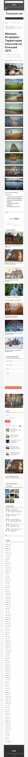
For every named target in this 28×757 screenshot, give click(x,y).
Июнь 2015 (7, 735)
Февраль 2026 (8, 544)
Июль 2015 (7, 733)
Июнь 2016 (7, 709)
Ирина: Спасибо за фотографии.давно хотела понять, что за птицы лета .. (16, 510)
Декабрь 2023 (8, 572)
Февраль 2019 (8, 641)
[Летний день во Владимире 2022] (14, 290)
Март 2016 (7, 716)
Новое (14, 426)
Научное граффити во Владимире (13, 300)
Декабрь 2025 (8, 548)
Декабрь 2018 (8, 645)
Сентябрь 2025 (8, 555)
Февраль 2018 (8, 666)
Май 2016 (7, 711)
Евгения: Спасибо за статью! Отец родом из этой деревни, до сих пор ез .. (16, 525)
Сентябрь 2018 (8, 651)
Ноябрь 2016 (7, 699)
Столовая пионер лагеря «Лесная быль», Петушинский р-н (15, 441)
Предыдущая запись (10, 223)
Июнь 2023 (7, 576)
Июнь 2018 (7, 658)
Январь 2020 (7, 617)
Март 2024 (7, 565)
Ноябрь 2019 (7, 621)
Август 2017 (7, 679)
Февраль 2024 (8, 567)
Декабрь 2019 (8, 619)
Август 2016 (7, 705)
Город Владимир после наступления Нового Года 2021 (13, 334)
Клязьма (15, 212)
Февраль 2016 (8, 718)
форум (6, 213)
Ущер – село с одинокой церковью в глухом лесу (13, 246)
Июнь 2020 (7, 613)
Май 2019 (7, 634)
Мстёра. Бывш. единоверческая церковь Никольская (15, 430)
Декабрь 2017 (8, 671)
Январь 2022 (7, 591)
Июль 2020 (7, 610)
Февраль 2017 (8, 692)
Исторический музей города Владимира (11, 280)
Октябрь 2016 (8, 701)
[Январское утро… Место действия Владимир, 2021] (14, 343)
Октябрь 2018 (8, 649)
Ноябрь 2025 (7, 550)
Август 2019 (7, 628)
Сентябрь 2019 (8, 625)
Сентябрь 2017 (8, 677)
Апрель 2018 (7, 662)
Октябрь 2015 (8, 726)
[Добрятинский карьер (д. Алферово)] (14, 401)
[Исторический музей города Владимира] (14, 273)
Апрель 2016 (7, 714)
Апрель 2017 (7, 688)
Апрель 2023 (7, 578)
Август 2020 (7, 608)
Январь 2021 (7, 600)
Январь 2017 (7, 694)
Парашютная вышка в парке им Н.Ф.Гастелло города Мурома (15, 453)
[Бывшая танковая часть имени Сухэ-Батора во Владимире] (14, 255)
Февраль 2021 (8, 598)
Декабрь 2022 (8, 580)
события (20, 212)
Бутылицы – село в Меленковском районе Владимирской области (15, 447)
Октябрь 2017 (8, 675)
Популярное (7, 426)
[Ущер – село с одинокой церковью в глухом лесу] (14, 238)
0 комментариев (10, 57)
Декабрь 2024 (8, 563)
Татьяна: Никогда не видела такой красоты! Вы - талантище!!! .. (16, 530)
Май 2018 (7, 660)
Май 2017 (7, 686)
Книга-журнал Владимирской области (13, 753)
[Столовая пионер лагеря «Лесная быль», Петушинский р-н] (7, 441)
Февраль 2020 (8, 615)
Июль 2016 (7, 707)
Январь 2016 (7, 720)
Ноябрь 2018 (7, 647)
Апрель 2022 (7, 587)
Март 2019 (7, 638)
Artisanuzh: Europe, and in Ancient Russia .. (15, 515)
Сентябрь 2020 (8, 606)
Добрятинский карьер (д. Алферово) (13, 406)
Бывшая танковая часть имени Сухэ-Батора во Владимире (13, 263)
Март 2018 (7, 664)
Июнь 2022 (7, 585)
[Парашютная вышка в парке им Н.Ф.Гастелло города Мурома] (7, 453)
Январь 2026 (7, 546)
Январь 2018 (7, 668)
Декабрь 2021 (8, 593)
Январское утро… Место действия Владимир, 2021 (13, 351)
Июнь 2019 (7, 632)
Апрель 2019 (7, 636)
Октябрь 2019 (8, 623)
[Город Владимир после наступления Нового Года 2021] (14, 326)
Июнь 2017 (7, 683)
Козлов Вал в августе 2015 (13, 206)
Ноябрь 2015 (7, 724)
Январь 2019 (7, 643)
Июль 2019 (7, 630)
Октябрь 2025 (8, 552)
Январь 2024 (7, 570)
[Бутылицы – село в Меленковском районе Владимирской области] (7, 447)
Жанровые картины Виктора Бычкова (14, 435)
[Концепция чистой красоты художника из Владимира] (14, 309)
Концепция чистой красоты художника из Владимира (11, 316)
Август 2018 (7, 653)
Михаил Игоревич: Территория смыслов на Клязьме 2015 (13, 42)
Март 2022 (7, 589)
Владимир (12, 26)
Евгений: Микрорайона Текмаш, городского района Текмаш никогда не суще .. (16, 520)
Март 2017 (7, 690)
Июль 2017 (7, 681)
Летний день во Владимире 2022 (12, 297)
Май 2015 (7, 737)
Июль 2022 (7, 582)
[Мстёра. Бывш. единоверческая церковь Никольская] (7, 430)
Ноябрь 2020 (7, 602)
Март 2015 (7, 739)
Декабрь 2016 (8, 696)
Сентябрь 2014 (8, 741)
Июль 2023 (7, 574)
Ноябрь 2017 (7, 673)
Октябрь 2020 (8, 604)
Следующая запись (18, 225)
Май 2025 (7, 561)
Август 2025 (7, 557)
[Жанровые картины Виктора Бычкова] (7, 436)
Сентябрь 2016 (8, 703)
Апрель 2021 (7, 595)
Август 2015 (7, 731)
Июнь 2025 (7, 559)
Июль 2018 (7, 656)
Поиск (7, 421)
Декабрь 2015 (8, 722)
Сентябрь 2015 (8, 729)
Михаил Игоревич (9, 60)
